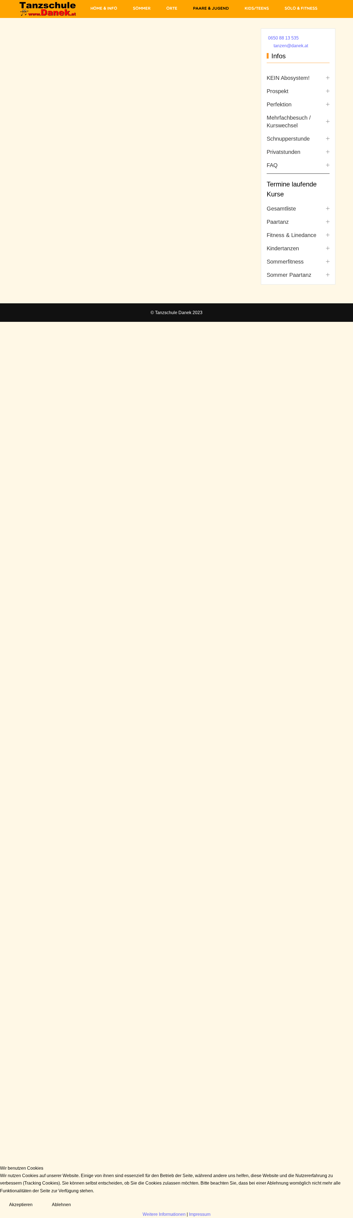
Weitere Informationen (164, 1214)
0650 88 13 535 (283, 38)
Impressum (199, 1214)
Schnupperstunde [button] (288, 139)
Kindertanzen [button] (283, 248)
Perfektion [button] (279, 104)
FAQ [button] (272, 165)
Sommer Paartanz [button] (289, 275)
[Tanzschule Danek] (48, 9)
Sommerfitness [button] (285, 262)
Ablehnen (61, 1204)
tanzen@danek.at (291, 45)
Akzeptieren (21, 1204)
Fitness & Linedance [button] (291, 235)
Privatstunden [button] (283, 152)
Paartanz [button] (278, 222)
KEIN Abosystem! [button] (288, 78)
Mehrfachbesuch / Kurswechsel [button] (289, 121)
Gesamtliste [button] (281, 209)
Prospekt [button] (277, 91)
